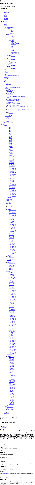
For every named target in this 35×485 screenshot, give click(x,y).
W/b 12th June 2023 (11, 177)
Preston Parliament (6, 413)
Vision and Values (6, 13)
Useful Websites (9, 207)
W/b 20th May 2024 (11, 306)
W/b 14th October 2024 (12, 298)
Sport (4, 17)
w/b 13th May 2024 (11, 162)
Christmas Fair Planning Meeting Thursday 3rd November (15, 108)
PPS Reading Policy (11, 33)
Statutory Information (7, 77)
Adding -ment (11, 269)
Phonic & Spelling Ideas (12, 263)
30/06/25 (10, 131)
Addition (12, 48)
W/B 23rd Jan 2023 (11, 391)
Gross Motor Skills (9, 205)
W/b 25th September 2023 (12, 172)
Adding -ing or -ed (11, 265)
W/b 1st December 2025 (12, 277)
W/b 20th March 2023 (12, 182)
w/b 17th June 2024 (11, 159)
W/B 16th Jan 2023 (11, 390)
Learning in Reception (10, 198)
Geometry (12, 46)
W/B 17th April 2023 (12, 380)
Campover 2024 (9, 97)
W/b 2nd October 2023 (12, 171)
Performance (5, 70)
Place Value (12, 41)
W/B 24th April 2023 (12, 381)
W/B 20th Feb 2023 (11, 385)
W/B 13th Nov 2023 (11, 358)
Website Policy (4, 444)
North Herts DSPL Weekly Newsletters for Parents (12, 75)
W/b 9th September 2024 (12, 216)
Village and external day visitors (13, 111)
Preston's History (6, 19)
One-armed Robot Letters (12, 258)
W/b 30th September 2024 (12, 214)
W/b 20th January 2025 (12, 292)
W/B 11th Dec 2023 (11, 361)
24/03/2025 (10, 143)
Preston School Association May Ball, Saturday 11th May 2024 (15, 95)
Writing (12, 31)
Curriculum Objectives (12, 29)
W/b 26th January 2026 (12, 275)
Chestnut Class (11, 113)
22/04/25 (10, 127)
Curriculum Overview (12, 36)
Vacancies (5, 20)
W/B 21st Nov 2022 (11, 395)
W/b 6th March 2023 (12, 183)
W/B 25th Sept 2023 (11, 365)
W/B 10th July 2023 (11, 372)
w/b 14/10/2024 (11, 153)
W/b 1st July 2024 (11, 303)
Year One (12, 332)
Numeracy (8, 202)
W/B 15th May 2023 (11, 383)
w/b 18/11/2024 (11, 148)
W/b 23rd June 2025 (11, 281)
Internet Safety (6, 78)
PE (7, 67)
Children (3, 124)
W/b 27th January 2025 (12, 211)
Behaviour (5, 25)
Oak (6, 406)
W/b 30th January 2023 (12, 243)
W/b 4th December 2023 (12, 317)
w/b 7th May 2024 (11, 163)
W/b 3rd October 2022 (12, 193)
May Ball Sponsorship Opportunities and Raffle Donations (17, 96)
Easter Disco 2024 (9, 98)
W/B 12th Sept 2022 (11, 400)
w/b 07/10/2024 (11, 152)
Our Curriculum (7, 28)
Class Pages (5, 125)
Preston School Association (7, 86)
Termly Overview (9, 197)
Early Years (12, 37)
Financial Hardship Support (7, 84)
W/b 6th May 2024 (11, 219)
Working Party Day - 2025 (10, 92)
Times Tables (12, 50)
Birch (6, 208)
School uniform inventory (10, 119)
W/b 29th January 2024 (12, 314)
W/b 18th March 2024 (12, 165)
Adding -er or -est (11, 264)
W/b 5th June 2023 (11, 178)
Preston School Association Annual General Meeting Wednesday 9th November (18, 109)
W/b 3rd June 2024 (11, 217)
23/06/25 (10, 133)
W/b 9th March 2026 (12, 272)
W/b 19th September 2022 (12, 252)
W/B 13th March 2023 (12, 387)
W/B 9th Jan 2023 (11, 389)
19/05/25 (10, 130)
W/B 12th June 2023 (11, 369)
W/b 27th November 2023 (12, 318)
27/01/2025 (10, 138)
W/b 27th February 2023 (12, 184)
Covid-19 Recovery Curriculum (9, 27)
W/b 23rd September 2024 (12, 300)
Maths (8, 34)
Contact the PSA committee (9, 120)
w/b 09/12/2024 (11, 146)
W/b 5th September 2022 (12, 196)
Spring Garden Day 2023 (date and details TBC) (13, 103)
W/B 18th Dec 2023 (11, 362)
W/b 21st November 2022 (12, 189)
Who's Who (5, 15)
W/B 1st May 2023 (11, 382)
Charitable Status (7, 117)
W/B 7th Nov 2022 (11, 394)
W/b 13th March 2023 (12, 240)
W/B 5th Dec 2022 (11, 397)
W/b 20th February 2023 (12, 185)
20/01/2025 (10, 137)
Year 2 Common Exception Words (13, 267)
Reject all (2, 484)
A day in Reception (9, 199)
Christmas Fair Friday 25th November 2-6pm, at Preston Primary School (17, 110)
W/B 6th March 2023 (12, 386)
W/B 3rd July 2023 (11, 371)
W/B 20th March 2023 (12, 388)
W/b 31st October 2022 (12, 249)
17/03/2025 (10, 142)
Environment (12, 379)
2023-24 (8, 411)
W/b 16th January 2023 (12, 187)
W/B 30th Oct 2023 (11, 357)
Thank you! (7, 121)
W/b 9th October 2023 (12, 322)
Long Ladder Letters (11, 257)
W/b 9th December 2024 (12, 294)
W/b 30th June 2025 (11, 280)
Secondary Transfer (6, 73)
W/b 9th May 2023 (11, 330)
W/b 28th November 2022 (12, 246)
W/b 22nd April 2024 (12, 164)
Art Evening (8, 112)
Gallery (5, 81)
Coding (12, 374)
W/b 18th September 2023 (12, 324)
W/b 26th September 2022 (12, 194)
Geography (10, 63)
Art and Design (9, 55)
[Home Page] (0, 1)
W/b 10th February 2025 (12, 290)
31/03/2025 (10, 144)
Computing (8, 66)
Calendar (5, 80)
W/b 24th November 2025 (12, 278)
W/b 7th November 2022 (12, 191)
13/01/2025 (10, 136)
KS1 (11, 38)
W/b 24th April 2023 (11, 180)
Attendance (5, 24)
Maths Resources (9, 355)
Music (8, 64)
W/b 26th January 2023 (12, 244)
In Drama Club (13, 378)
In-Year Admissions (8, 23)
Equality (5, 69)
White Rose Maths (9, 354)
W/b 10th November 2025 (12, 279)
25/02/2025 (10, 140)
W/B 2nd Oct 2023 (11, 366)
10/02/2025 (10, 139)
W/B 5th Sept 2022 (11, 399)
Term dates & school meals (7, 85)
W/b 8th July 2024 (11, 302)
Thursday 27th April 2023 (12, 333)
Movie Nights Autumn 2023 (11, 102)
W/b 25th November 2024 (12, 295)
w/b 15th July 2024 (11, 156)
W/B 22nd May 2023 (12, 384)
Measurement (12, 45)
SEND (5, 74)
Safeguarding (5, 76)
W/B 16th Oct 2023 (11, 367)
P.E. (11, 376)
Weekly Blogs (9, 126)
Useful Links (5, 123)
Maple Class (10, 114)
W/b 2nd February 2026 (12, 274)
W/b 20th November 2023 (12, 168)
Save (7, 484)
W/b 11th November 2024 (12, 297)
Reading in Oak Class (10, 407)
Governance (5, 16)
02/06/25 (10, 135)
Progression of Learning (12, 40)
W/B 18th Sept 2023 (11, 364)
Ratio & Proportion (13, 44)
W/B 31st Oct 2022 (11, 393)
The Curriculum (9, 255)
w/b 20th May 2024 (11, 161)
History (10, 61)
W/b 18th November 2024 (12, 213)
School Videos (6, 18)
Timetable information (10, 409)
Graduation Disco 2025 (10, 90)
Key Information (4, 21)
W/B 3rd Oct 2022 (11, 402)
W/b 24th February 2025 (12, 289)
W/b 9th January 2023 (12, 188)
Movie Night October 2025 (11, 89)
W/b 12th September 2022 (12, 195)
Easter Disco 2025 (9, 93)
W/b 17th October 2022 (12, 350)
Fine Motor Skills (9, 206)
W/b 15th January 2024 (12, 167)
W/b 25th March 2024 (12, 310)
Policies (5, 71)
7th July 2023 (11, 325)
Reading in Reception (10, 200)
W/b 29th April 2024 (11, 308)
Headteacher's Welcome (7, 11)
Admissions (5, 22)
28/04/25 (10, 128)
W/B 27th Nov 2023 (11, 360)
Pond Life (12, 377)
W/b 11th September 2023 (12, 173)
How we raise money (8, 116)
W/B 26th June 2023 (11, 370)
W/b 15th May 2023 (11, 236)
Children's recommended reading (8, 122)
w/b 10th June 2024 (11, 160)
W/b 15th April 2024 (11, 221)
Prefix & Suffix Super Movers (13, 270)
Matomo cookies (4, 473)
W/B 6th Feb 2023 (11, 392)
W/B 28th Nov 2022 (11, 396)
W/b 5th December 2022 (12, 345)
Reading (12, 30)
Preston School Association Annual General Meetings (12, 87)
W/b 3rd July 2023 (11, 175)
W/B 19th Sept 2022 (11, 401)
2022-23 (8, 412)
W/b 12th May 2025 (11, 284)
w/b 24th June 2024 (11, 158)
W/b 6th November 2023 (12, 320)
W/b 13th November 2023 (12, 169)
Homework (8, 271)
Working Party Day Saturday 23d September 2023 (14, 105)
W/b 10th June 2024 (11, 305)
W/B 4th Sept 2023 (11, 363)
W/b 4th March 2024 (12, 166)
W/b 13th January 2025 (12, 212)
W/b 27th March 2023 (12, 337)
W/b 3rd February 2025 (12, 291)
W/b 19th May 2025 (11, 283)
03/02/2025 (10, 141)
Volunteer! (6, 88)
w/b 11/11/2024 (11, 149)
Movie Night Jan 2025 (10, 94)
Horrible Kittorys (13, 375)
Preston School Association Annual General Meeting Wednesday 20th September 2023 (19, 104)
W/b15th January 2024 (12, 316)
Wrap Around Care (6, 14)
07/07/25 (10, 134)
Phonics (8, 201)
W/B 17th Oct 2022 (11, 404)
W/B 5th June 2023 (11, 368)
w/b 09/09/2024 (11, 155)
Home (3, 424)
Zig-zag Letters (11, 259)
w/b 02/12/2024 (11, 147)
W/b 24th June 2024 (11, 304)
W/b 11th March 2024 (12, 311)
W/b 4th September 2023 (12, 174)
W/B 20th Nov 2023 (11, 359)
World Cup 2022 (11, 347)
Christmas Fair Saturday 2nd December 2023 (13, 100)
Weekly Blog (9, 356)
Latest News (5, 79)
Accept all (5, 484)
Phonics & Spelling (9, 262)
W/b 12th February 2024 (12, 313)
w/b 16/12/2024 (11, 145)
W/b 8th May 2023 (11, 237)
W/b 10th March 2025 (12, 288)
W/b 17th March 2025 (12, 287)
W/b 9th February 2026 (12, 273)
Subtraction (12, 49)
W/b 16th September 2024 (12, 215)
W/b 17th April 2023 (11, 181)
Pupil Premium (6, 72)
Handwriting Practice (10, 256)
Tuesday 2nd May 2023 (12, 331)
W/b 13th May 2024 (11, 218)
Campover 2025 (9, 91)
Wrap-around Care (6, 83)
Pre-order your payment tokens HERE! (14, 101)
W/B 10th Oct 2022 (11, 403)
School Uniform (7, 118)
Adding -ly (10, 268)
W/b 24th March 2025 (12, 286)
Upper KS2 (12, 39)
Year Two (12, 335)
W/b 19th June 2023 (11, 176)
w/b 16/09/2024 (11, 150)
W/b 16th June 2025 (11, 282)
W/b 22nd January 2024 (12, 315)
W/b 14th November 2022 (12, 190)
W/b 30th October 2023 (12, 170)
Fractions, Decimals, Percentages (15, 43)
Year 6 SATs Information (10, 410)
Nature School (9, 203)
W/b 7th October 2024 (12, 299)
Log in (3, 414)
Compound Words (11, 266)
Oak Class (10, 115)
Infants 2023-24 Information (9, 26)
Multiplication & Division (14, 42)
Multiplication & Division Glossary (15, 53)
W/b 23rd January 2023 (12, 186)
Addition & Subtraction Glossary (15, 52)
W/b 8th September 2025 (12, 210)
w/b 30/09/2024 (11, 151)
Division (12, 51)
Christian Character (6, 12)
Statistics (12, 47)
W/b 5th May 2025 (11, 285)
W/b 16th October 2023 (12, 227)
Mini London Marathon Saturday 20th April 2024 (14, 99)
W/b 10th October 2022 (12, 192)
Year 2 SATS (9, 260)
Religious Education (10, 58)
